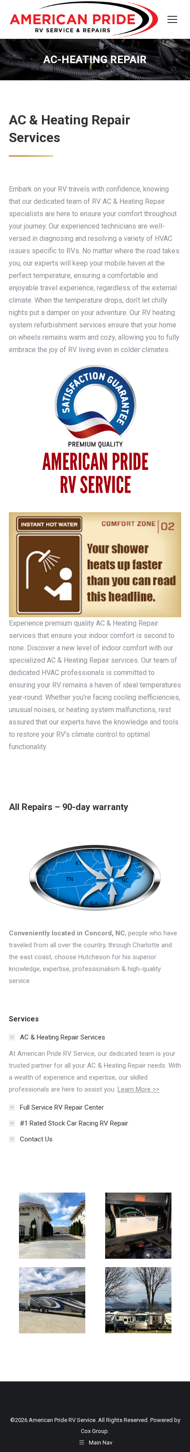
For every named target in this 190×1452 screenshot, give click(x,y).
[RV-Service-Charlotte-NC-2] (52, 1300)
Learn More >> (139, 1089)
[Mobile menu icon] (172, 19)
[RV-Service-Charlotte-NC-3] (52, 1226)
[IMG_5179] (138, 1300)
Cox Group (94, 1431)
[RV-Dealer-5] (138, 1226)
